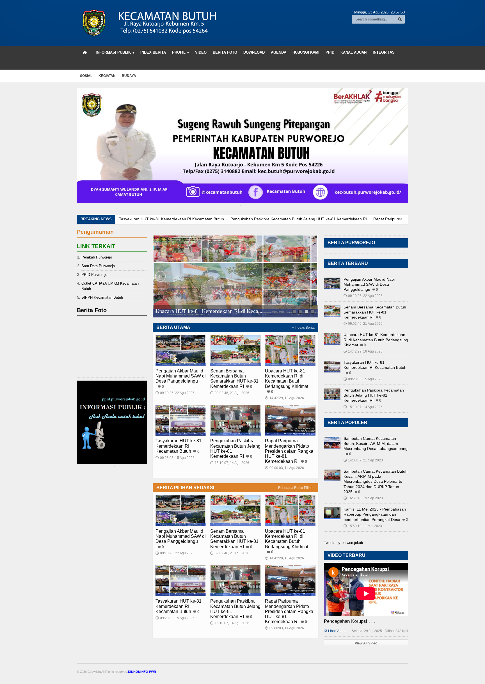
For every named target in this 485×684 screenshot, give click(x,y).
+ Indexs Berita (303, 328)
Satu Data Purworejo (98, 266)
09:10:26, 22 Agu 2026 (175, 393)
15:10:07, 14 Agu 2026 (229, 463)
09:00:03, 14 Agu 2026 (284, 468)
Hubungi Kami (305, 52)
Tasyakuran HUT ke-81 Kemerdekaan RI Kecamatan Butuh (178, 445)
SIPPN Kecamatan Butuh (102, 297)
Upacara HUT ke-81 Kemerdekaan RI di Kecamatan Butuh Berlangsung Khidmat (286, 379)
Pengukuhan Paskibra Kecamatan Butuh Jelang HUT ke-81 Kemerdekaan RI (229, 219)
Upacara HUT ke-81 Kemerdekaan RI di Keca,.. (208, 311)
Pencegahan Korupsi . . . (350, 621)
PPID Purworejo (94, 275)
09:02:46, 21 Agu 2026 (229, 393)
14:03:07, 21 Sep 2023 (363, 460)
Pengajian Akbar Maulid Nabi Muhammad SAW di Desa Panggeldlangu (180, 376)
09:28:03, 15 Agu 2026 (175, 458)
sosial (86, 76)
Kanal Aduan (353, 52)
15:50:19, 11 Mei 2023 (363, 526)
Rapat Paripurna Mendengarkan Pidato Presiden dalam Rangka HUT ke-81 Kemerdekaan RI (386, 219)
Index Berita (153, 52)
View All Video (366, 643)
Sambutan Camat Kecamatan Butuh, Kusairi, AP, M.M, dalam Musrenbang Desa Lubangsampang (376, 443)
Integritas (384, 52)
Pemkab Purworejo (96, 257)
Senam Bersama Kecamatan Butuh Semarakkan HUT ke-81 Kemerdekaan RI (234, 379)
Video (201, 52)
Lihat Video (335, 631)
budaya (129, 76)
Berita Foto (225, 52)
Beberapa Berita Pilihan (296, 488)
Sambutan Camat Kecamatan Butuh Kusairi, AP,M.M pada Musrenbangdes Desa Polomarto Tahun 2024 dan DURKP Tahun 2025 (376, 481)
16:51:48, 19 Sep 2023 (363, 498)
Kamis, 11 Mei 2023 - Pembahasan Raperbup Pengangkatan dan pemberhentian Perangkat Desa (375, 514)
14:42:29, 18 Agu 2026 (284, 398)
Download (254, 52)
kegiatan (107, 76)
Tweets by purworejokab (343, 543)
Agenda (278, 52)
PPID (330, 52)
